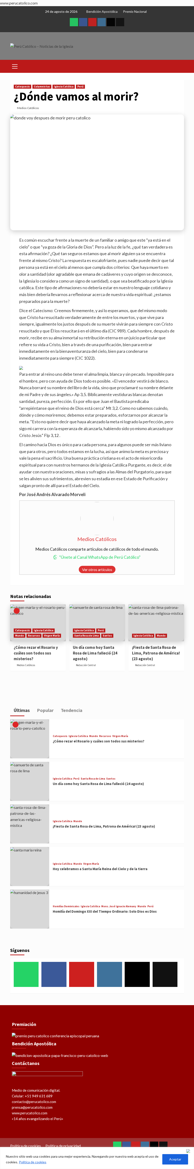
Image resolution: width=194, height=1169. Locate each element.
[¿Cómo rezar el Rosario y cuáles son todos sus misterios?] (38, 622)
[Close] (189, 1151)
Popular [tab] (45, 710)
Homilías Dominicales (66, 906)
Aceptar (175, 1159)
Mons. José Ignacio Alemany (118, 906)
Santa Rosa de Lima (86, 635)
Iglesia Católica (63, 86)
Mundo (19, 635)
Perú (80, 86)
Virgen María (52, 635)
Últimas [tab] (21, 710)
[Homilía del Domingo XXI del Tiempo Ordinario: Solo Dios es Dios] (29, 909)
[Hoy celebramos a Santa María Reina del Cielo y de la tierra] (29, 866)
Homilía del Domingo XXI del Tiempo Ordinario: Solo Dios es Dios (105, 911)
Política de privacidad (63, 1145)
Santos (107, 635)
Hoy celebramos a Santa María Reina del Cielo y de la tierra (100, 869)
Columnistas (42, 86)
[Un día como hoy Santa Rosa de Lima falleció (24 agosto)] (97, 622)
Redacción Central (86, 665)
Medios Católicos (28, 108)
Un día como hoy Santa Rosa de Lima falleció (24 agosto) (95, 653)
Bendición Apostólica (102, 11)
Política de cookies (32, 1162)
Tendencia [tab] (71, 710)
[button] (15, 66)
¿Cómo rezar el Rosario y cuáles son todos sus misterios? (36, 653)
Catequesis (22, 86)
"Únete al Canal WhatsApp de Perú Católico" (100, 557)
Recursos (34, 635)
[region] (97, 1158)
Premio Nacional (135, 11)
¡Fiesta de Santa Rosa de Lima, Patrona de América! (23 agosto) (156, 653)
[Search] (179, 66)
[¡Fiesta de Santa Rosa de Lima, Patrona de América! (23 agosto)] (156, 622)
